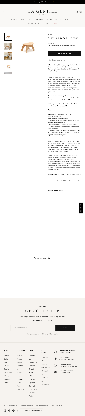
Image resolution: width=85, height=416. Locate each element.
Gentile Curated (20, 364)
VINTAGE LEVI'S (42, 20)
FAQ (30, 376)
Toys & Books (6, 367)
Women (7, 376)
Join (65, 327)
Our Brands (44, 362)
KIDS (31, 20)
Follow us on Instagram (45, 381)
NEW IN (14, 20)
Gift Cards (8, 372)
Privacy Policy (32, 394)
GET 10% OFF (81, 208)
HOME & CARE (34, 23)
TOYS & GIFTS (66, 20)
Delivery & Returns (33, 364)
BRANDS (53, 20)
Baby (6, 359)
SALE (55, 23)
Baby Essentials (20, 387)
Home (50, 34)
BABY (23, 20)
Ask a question (64, 180)
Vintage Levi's (20, 381)
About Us (44, 357)
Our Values (45, 367)
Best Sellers (19, 370)
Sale (18, 376)
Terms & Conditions (33, 387)
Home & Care (7, 381)
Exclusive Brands (20, 357)
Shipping (58, 45)
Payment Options (32, 381)
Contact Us (32, 357)
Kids (5, 362)
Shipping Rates (32, 370)
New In (6, 355)
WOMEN (46, 23)
